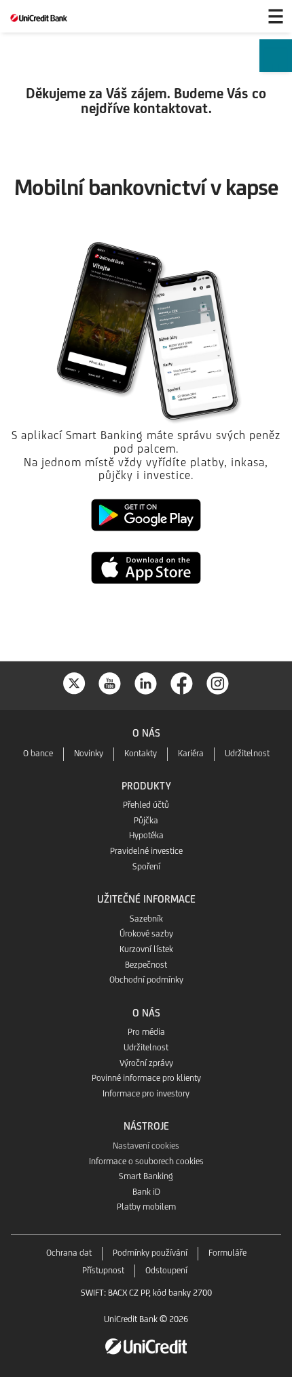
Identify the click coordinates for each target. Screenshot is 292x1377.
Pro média (146, 1032)
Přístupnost (103, 1270)
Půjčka (146, 820)
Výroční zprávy (146, 1063)
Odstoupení (166, 1270)
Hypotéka (146, 835)
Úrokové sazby (146, 933)
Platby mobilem (146, 1206)
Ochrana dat (69, 1253)
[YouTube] (110, 682)
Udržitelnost (247, 753)
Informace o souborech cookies (146, 1161)
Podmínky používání (150, 1253)
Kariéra (191, 753)
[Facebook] (182, 682)
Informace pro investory (146, 1093)
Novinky (88, 753)
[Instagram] (218, 682)
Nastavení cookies (146, 1145)
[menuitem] (275, 63)
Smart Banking (146, 1176)
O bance (38, 753)
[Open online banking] (243, 16)
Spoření (146, 866)
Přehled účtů (146, 805)
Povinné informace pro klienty (146, 1078)
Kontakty (140, 753)
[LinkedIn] (146, 682)
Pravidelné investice (146, 851)
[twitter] (74, 682)
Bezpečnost (146, 965)
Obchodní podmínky (146, 979)
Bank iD (146, 1192)
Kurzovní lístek (146, 949)
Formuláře (227, 1253)
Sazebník (146, 918)
